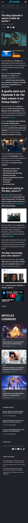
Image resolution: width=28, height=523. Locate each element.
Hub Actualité (10, 5)
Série (17, 5)
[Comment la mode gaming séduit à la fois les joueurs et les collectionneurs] (14, 432)
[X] (11, 27)
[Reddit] (13, 27)
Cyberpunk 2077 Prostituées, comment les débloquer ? (13, 473)
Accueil (3, 5)
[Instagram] (15, 449)
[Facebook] (8, 27)
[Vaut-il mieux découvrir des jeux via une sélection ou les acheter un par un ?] (14, 423)
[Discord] (13, 449)
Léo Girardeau (12, 346)
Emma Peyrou (12, 371)
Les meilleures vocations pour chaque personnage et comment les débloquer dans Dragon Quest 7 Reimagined (13, 469)
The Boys (12, 117)
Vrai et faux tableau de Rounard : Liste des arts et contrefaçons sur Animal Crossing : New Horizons (13, 461)
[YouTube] (18, 449)
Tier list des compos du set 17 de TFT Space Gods (14, 465)
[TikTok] (24, 449)
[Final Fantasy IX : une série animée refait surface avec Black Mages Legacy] (14, 336)
